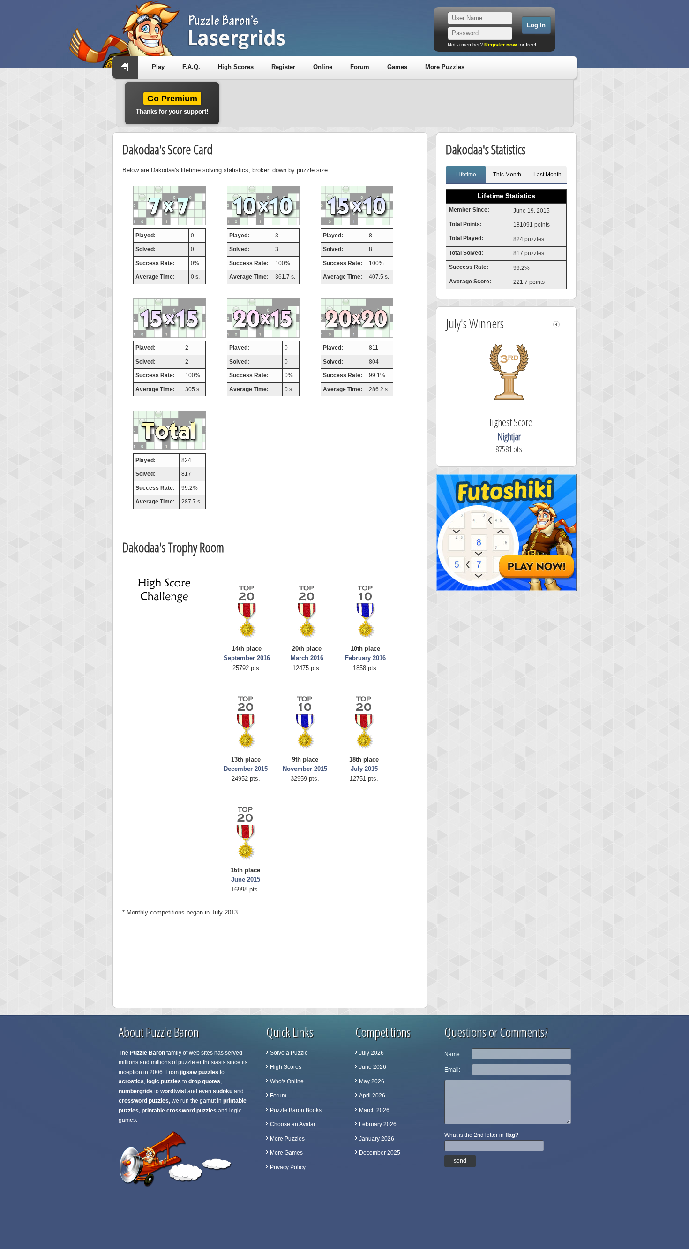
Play (158, 66)
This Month (507, 174)
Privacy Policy (288, 1167)
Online (322, 66)
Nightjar (509, 436)
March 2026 (374, 1110)
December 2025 (379, 1153)
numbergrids (136, 1091)
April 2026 (372, 1095)
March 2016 (307, 658)
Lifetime (466, 174)
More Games (286, 1153)
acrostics (131, 1081)
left (556, 324)
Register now (500, 44)
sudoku (222, 1091)
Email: (452, 1069)
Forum (359, 66)
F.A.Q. (191, 66)
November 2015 (305, 768)
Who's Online (287, 1081)
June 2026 (372, 1067)
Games (397, 66)
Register (283, 66)
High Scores (236, 66)
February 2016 (365, 658)
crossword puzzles (144, 1100)
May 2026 (371, 1081)
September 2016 (247, 658)
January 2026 (376, 1138)
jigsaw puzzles (199, 1072)
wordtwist (173, 1091)
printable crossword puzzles (179, 1110)
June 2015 (245, 879)
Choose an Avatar (292, 1124)
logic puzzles (164, 1081)
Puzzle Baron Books (296, 1110)
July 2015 (364, 768)
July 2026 (371, 1053)
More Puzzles (444, 66)
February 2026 (378, 1124)
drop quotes (204, 1081)
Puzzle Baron (147, 1053)
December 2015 (246, 768)
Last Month (547, 174)
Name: (452, 1054)
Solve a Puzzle (289, 1053)
